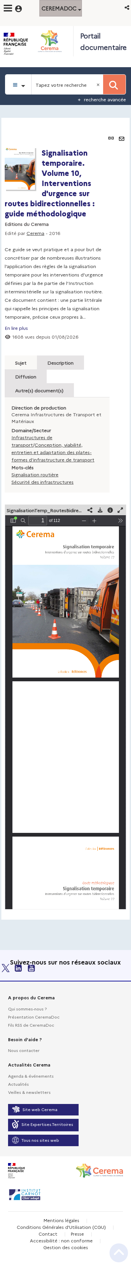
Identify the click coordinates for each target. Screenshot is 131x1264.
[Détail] (110, 510)
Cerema (35, 233)
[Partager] (90, 510)
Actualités (18, 1084)
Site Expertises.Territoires (47, 1124)
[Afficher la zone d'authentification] (23, 8)
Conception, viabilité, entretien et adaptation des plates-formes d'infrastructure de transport (52, 452)
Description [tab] (60, 362)
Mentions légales (61, 1220)
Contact (48, 1234)
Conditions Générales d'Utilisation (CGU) (61, 1227)
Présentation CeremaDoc (33, 1017)
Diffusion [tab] (25, 376)
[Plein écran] (120, 510)
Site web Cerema (40, 1109)
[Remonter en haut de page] (119, 1252)
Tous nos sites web (40, 1140)
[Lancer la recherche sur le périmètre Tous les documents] (114, 84)
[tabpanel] (65, 519)
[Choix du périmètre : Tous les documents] (18, 84)
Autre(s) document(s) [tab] (39, 390)
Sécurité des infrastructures (42, 481)
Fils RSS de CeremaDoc (31, 1025)
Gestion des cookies (65, 1247)
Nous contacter (24, 1050)
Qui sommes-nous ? (27, 1008)
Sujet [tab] (21, 362)
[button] (127, 7)
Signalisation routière (34, 474)
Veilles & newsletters (29, 1092)
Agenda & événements (31, 1076)
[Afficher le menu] (7, 8)
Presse (77, 1234)
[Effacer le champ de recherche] (99, 84)
